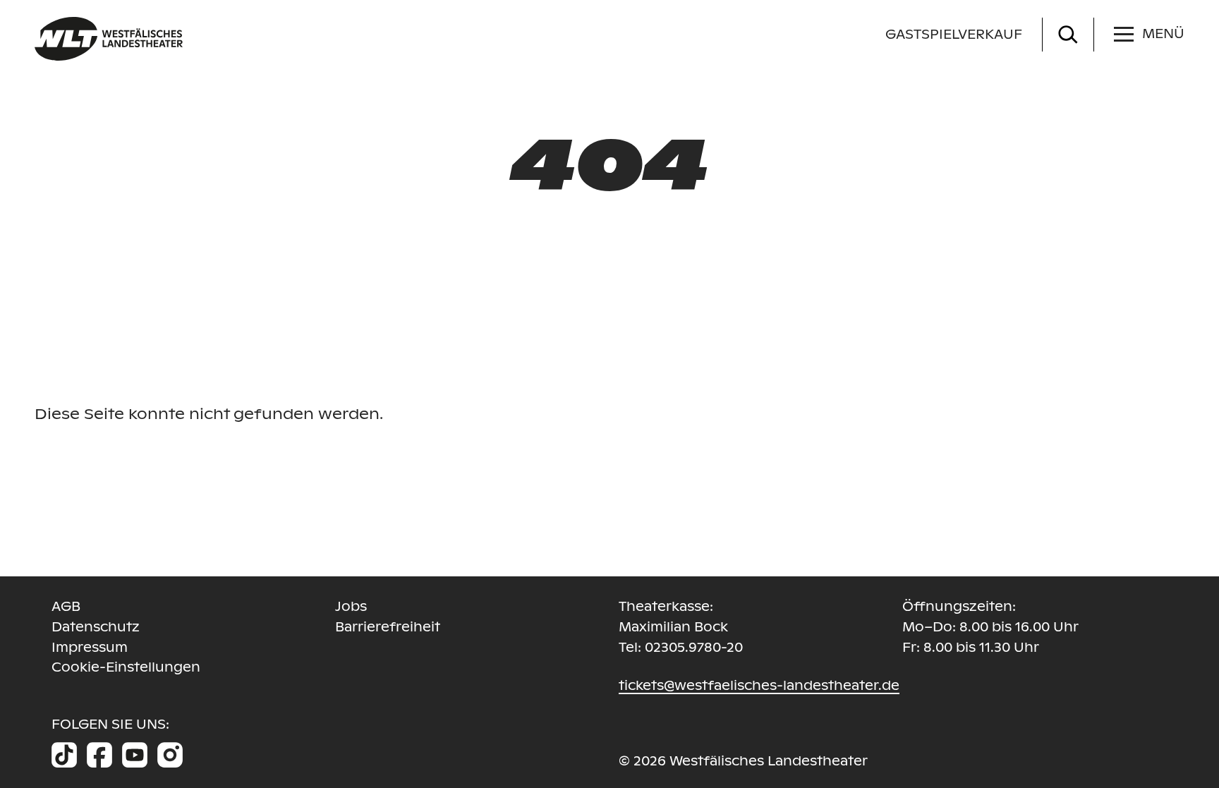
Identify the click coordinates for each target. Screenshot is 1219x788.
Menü (1163, 33)
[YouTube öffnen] (134, 755)
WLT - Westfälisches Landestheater (171, 39)
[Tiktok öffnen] (64, 755)
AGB (65, 606)
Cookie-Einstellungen (125, 667)
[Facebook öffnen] (99, 755)
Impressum (89, 647)
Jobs (351, 606)
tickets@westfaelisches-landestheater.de (759, 685)
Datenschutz (95, 627)
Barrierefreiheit (387, 627)
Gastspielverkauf (953, 34)
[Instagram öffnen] (170, 755)
